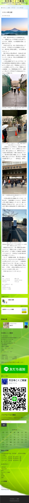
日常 (2, 474)
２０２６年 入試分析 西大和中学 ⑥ (11, 457)
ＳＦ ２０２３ (6, 278)
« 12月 (2, 446)
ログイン (3, 484)
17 (14, 439)
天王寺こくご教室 (5, 472)
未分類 (2, 475)
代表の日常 (4, 468)
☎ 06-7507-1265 (6, 341)
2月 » (6, 446)
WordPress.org (5, 489)
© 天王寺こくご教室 (14, 498)
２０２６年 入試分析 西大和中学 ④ (11, 460)
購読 (4, 424)
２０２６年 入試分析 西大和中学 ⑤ (11, 458)
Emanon (17, 500)
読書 (2, 477)
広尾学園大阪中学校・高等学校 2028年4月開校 (13, 453)
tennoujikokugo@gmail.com (8, 343)
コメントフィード (5, 487)
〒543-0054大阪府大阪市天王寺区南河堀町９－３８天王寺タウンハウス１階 (11, 337)
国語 (2, 470)
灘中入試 (17, 278)
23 (10, 442)
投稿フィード (4, 486)
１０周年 (3, 455)
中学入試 (3, 467)
